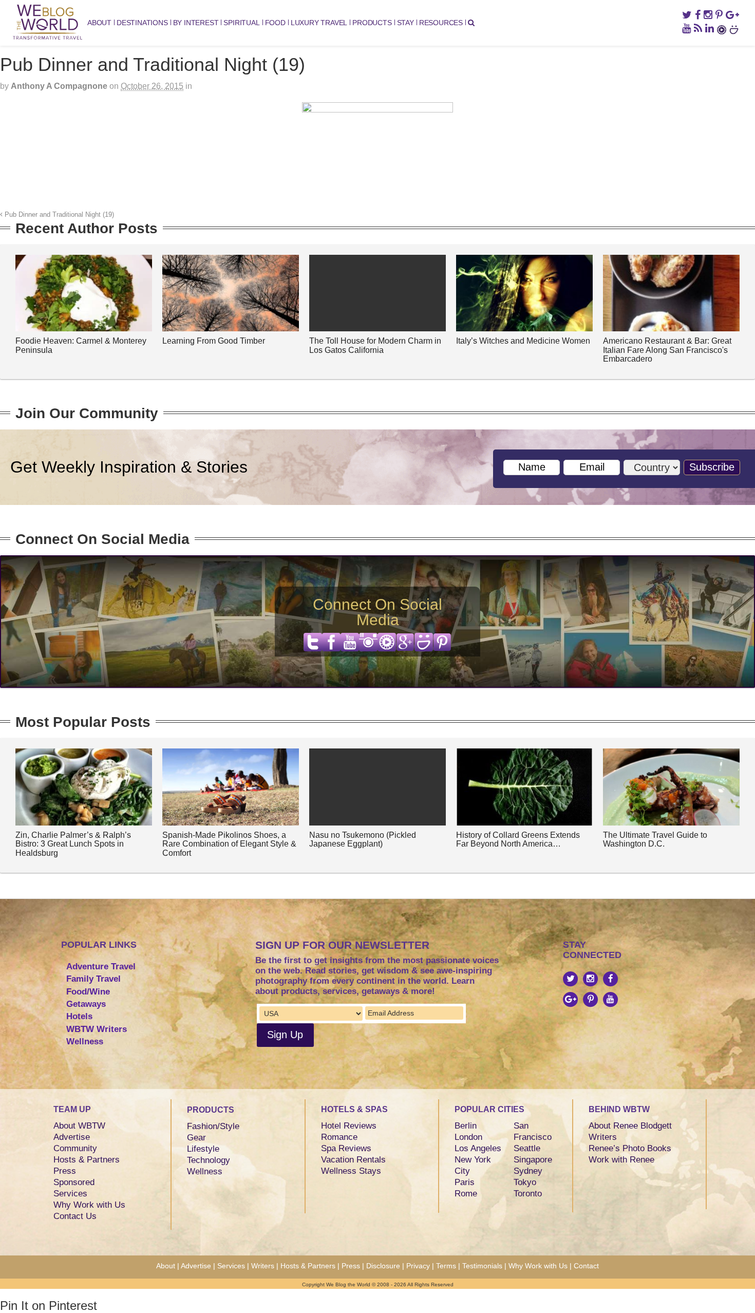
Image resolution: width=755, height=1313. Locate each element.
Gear (196, 1137)
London (468, 1137)
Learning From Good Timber (213, 340)
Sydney (528, 1171)
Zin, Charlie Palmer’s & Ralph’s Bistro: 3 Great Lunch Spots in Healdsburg (73, 844)
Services (70, 1193)
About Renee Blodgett (630, 1126)
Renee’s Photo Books (630, 1148)
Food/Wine (88, 992)
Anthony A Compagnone (59, 86)
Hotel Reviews (348, 1126)
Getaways (86, 1004)
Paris (465, 1182)
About (99, 22)
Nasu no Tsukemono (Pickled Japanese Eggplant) (362, 840)
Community (75, 1148)
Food (275, 22)
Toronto (528, 1193)
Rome (466, 1193)
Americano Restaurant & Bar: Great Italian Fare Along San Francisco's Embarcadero (667, 349)
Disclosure (383, 1266)
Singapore (533, 1160)
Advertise (71, 1137)
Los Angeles (478, 1148)
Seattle (527, 1148)
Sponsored (74, 1182)
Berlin (466, 1126)
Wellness (84, 1041)
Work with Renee (621, 1160)
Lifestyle (203, 1149)
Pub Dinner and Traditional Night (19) (58, 214)
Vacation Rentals (353, 1160)
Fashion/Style (213, 1126)
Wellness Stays (351, 1171)
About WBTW (79, 1126)
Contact (586, 1266)
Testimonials (482, 1266)
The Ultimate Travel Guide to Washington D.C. (655, 840)
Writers (603, 1137)
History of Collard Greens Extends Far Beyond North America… (518, 840)
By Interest (196, 22)
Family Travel (93, 979)
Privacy (418, 1266)
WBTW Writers (96, 1029)
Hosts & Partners (86, 1160)
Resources (441, 22)
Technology (208, 1160)
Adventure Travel (101, 966)
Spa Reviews (346, 1148)
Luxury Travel (319, 22)
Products (371, 22)
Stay (405, 22)
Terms (446, 1266)
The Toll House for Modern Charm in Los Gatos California (375, 345)
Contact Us (75, 1216)
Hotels (79, 1016)
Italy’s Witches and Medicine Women (523, 340)
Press (64, 1171)
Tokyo (525, 1182)
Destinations (142, 22)
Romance (339, 1137)
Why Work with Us (89, 1205)
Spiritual (241, 22)
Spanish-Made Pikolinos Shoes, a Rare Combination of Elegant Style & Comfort (229, 844)
